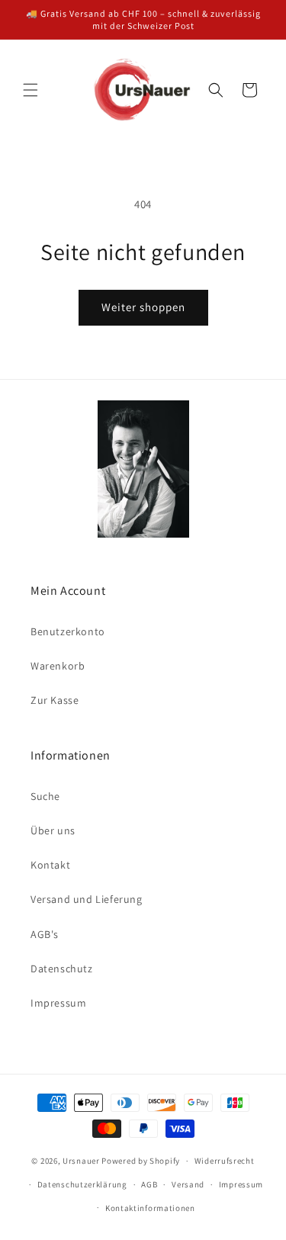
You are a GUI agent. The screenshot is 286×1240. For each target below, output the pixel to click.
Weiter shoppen (143, 307)
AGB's (45, 934)
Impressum (58, 1003)
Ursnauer (81, 1160)
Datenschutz (62, 968)
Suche (45, 796)
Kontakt (50, 865)
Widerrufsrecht (224, 1160)
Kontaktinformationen (150, 1208)
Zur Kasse (55, 700)
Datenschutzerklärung (82, 1184)
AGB (149, 1184)
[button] (30, 90)
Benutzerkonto (68, 631)
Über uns (53, 830)
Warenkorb (58, 666)
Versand (188, 1184)
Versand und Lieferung (87, 899)
